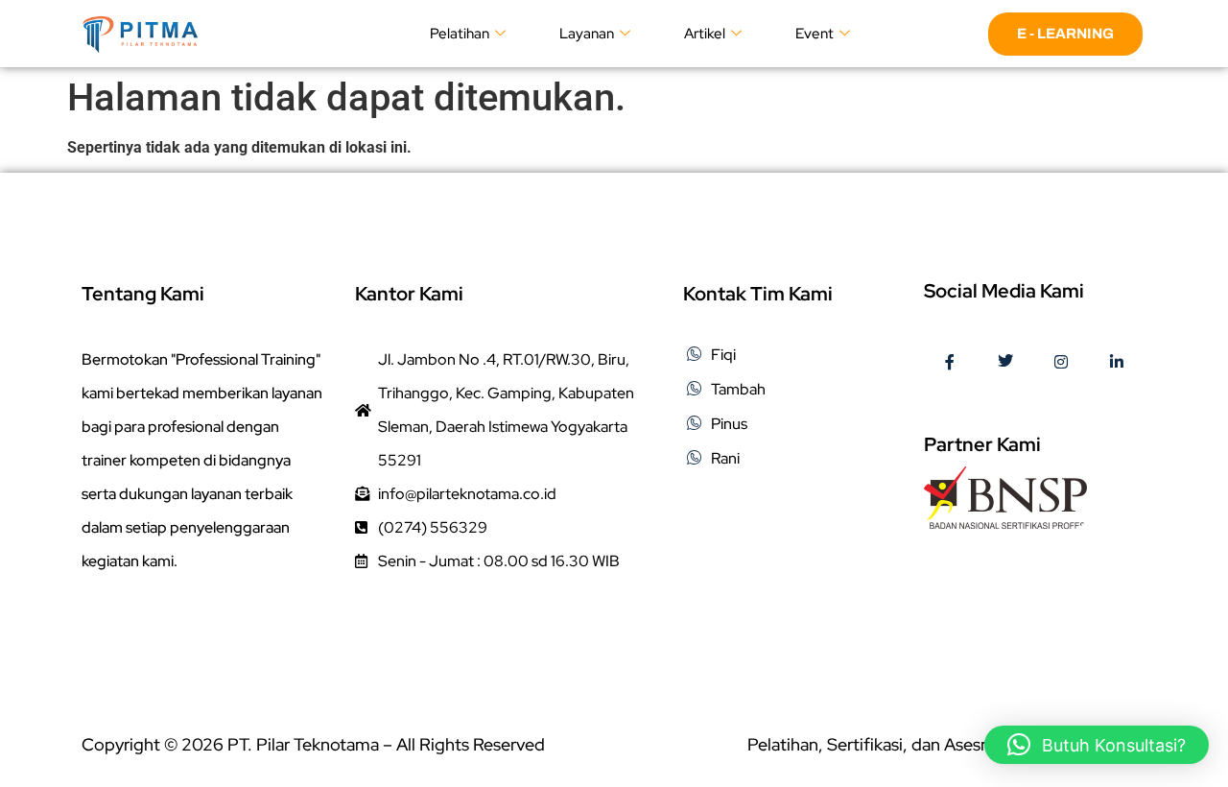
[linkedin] (1117, 363)
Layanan (586, 33)
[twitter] (1005, 363)
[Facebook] (950, 363)
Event (814, 33)
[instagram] (1061, 363)
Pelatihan (459, 33)
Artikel (704, 33)
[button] (1096, 745)
